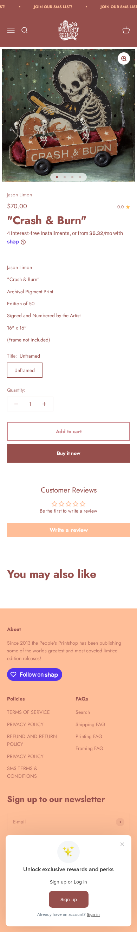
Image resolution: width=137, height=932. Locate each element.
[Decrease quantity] (16, 404)
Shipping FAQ (90, 724)
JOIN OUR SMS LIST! (49, 6)
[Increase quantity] (44, 404)
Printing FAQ (89, 736)
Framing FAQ (89, 748)
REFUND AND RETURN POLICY (32, 740)
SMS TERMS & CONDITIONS (22, 772)
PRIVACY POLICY (25, 724)
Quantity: (16, 389)
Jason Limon (19, 194)
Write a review (69, 530)
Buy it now (68, 453)
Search (83, 712)
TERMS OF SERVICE (28, 712)
